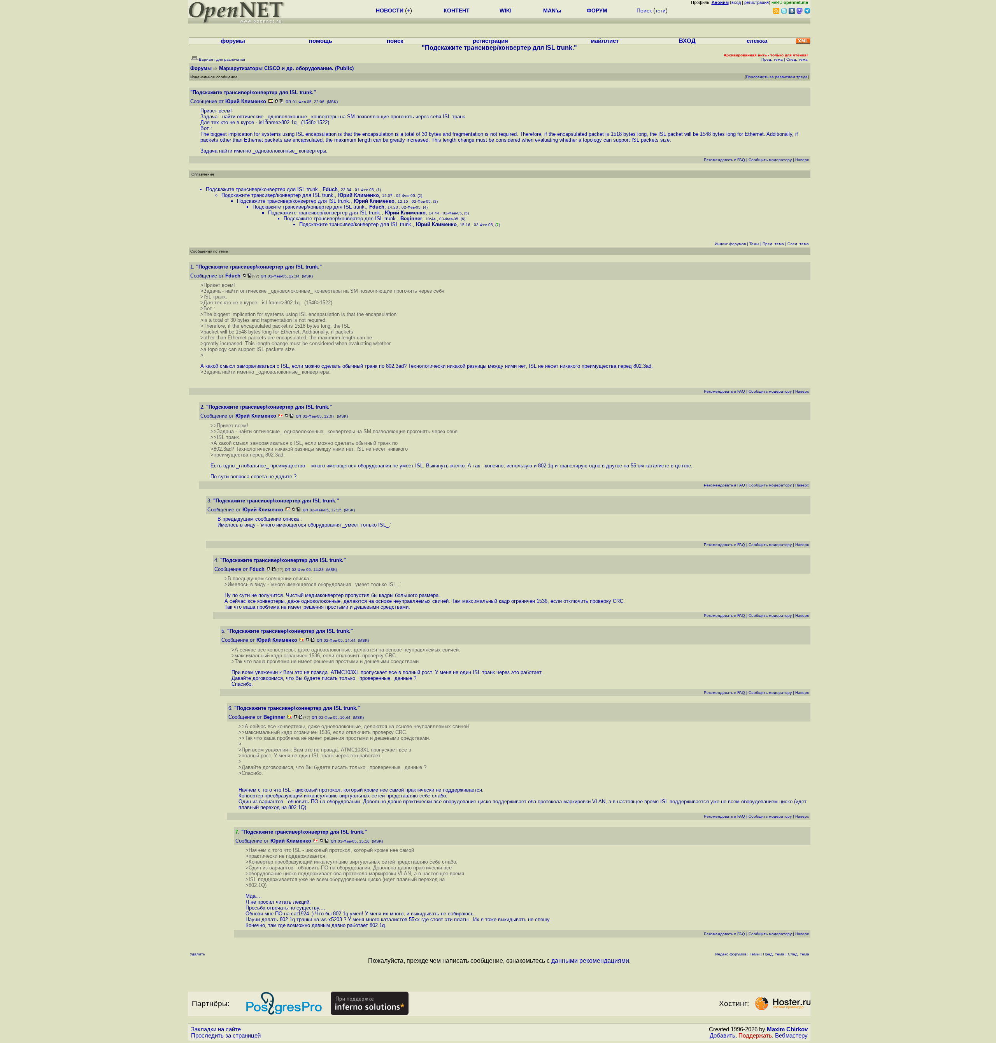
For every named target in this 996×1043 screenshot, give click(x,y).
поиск (395, 41)
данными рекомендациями (590, 960)
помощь (320, 41)
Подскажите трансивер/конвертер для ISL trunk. (262, 189)
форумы (233, 41)
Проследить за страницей (226, 1035)
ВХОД (687, 41)
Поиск (644, 10)
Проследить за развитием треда (777, 77)
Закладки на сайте (216, 1029)
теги (660, 10)
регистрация (756, 2)
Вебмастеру (791, 1035)
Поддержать (755, 1035)
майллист (605, 41)
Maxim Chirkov (787, 1029)
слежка (757, 41)
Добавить (722, 1035)
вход (736, 2)
